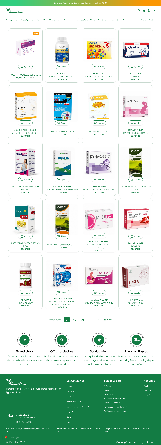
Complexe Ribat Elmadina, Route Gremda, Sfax (72, 429)
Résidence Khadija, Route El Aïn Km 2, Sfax (22, 429)
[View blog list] (153, 11)
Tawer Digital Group (143, 442)
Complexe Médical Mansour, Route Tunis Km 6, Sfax (125, 429)
